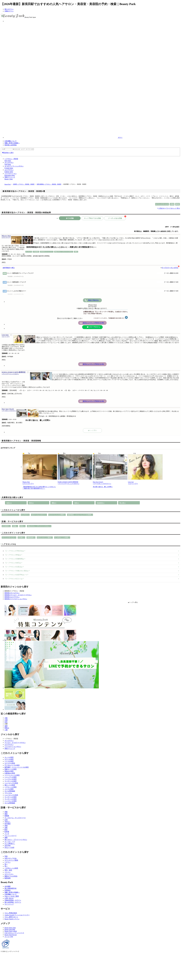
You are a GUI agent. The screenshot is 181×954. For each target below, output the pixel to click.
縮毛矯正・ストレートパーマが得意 (17, 767)
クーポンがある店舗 (117, 217)
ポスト (120, 137)
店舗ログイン (9, 11)
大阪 (6, 718)
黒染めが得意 (9, 771)
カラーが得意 (9, 759)
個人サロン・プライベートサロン (16, 839)
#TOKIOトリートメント (10, 514)
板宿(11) (9, 503)
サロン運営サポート (11, 917)
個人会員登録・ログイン (13, 902)
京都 (6, 720)
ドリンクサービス (162, 204)
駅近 (177, 204)
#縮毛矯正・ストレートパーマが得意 (80, 514)
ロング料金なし (10, 843)
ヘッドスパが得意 (11, 779)
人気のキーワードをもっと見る (169, 208)
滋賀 (6, 726)
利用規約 (8, 890)
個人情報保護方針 (11, 888)
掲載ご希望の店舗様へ (12, 143)
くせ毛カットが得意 (11, 868)
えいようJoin (9, 936)
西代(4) (31, 503)
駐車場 (7, 831)
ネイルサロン (9, 740)
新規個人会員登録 (11, 145)
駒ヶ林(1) (123, 503)
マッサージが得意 (11, 781)
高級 (172, 204)
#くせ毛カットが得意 (62, 537)
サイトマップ (9, 904)
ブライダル (8, 793)
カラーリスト (9, 874)
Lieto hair (6, 335)
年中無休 (8, 823)
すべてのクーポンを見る (170, 267)
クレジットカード (11, 835)
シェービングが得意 (11, 783)
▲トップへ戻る (133, 602)
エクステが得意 (10, 763)
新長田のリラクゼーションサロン (16, 599)
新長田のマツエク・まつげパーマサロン (18, 595)
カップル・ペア (10, 841)
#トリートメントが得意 (57, 514)
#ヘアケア (25, 514)
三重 (6, 730)
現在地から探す (8, 152)
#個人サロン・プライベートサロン (39, 526)
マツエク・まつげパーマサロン (15, 742)
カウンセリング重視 (11, 860)
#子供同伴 (6, 526)
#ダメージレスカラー (38, 514)
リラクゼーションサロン (13, 746)
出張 (6, 820)
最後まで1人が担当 (11, 876)
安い (6, 864)
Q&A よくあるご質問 (12, 896)
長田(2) (76, 503)
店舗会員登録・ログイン (13, 900)
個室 (6, 814)
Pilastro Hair (6, 236)
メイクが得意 (9, 789)
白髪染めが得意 (10, 773)
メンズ (7, 833)
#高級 (15, 526)
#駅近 (22, 526)
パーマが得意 (9, 761)
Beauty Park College (11, 931)
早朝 (6, 825)
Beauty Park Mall (10, 929)
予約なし (8, 822)
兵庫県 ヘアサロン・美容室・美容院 (23, 184)
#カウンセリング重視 (44, 537)
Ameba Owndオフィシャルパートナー (17, 915)
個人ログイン (9, 9)
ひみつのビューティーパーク (14, 933)
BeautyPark (8, 184)
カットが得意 (9, 757)
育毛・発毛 (8, 870)
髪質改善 (8, 878)
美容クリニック (10, 748)
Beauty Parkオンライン (12, 919)
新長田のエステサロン (12, 597)
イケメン (8, 872)
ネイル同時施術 (10, 791)
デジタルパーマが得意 (12, 765)
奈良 (6, 722)
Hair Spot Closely (9, 409)
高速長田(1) (100, 503)
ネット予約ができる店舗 (92, 218)
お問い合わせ (9, 898)
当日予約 (8, 845)
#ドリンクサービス (9, 537)
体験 (6, 837)
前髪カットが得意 (11, 769)
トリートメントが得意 (12, 775)
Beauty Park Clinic (10, 927)
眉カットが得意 (10, 785)
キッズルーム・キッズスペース (15, 818)
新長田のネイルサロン (12, 593)
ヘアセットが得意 (11, 787)
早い (6, 866)
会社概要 (8, 886)
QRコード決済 (9, 847)
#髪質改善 (31, 537)
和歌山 (7, 728)
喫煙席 (7, 816)
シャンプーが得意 (11, 777)
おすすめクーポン (9, 267)
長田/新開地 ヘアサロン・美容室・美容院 (49, 184)
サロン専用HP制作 (11, 913)
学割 (6, 856)
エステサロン (9, 744)
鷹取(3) (54, 503)
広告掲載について (11, 141)
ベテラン (8, 862)
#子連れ (21, 537)
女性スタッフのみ (11, 858)
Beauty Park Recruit (11, 935)
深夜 (6, 827)
